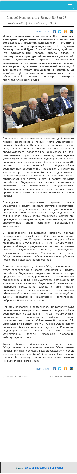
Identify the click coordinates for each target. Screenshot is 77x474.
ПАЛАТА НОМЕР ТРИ (15, 376)
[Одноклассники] (66, 30)
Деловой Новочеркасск (23, 17)
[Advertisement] (38, 416)
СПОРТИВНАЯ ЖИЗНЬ (60, 376)
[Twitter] (60, 30)
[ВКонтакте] (54, 30)
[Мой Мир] (72, 30)
